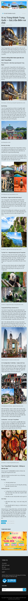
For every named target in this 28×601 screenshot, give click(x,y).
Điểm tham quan (5, 565)
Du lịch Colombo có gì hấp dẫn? (11, 13)
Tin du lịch (4, 563)
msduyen (3, 25)
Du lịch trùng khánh (10, 523)
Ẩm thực (4, 567)
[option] (15, 13)
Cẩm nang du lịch (11, 521)
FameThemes (17, 599)
